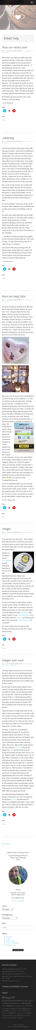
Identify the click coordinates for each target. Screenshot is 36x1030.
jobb (23, 1008)
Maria (27, 398)
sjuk (19, 1015)
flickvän (13, 799)
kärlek (3, 1010)
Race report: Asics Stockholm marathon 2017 (15, 976)
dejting (10, 1003)
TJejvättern (4, 1018)
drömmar (19, 1003)
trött (13, 1018)
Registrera (9, 937)
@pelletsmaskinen (23, 615)
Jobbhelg (8, 138)
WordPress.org (10, 945)
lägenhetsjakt (14, 1010)
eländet (8, 1005)
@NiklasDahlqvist (23, 620)
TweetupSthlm (6, 560)
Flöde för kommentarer (12, 943)
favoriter (27, 1006)
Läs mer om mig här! (18, 901)
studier (28, 1015)
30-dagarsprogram (28, 1001)
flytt (31, 1006)
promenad (4, 1015)
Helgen (6, 529)
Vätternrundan (20, 1018)
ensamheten (18, 1006)
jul (30, 1008)
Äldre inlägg (6, 844)
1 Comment (13, 665)
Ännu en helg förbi (14, 296)
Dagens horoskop (7, 971)
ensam (13, 1006)
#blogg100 (8, 997)
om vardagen (27, 51)
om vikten (5, 665)
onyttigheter (12, 1013)
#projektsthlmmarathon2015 (12, 1000)
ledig (7, 1010)
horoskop (12, 1008)
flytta (3, 1008)
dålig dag (25, 1003)
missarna (19, 1010)
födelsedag (7, 1008)
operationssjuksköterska (21, 1013)
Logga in (8, 939)
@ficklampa (24, 612)
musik (24, 1010)
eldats (12, 750)
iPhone (20, 1008)
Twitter (18, 617)
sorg (22, 1015)
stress (25, 1015)
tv (15, 1018)
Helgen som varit (13, 660)
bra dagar (5, 1003)
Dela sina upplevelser (8, 974)
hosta (17, 1008)
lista (10, 1010)
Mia (5, 51)
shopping (15, 1015)
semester (9, 1015)
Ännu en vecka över (14, 47)
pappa (29, 1013)
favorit (23, 1006)
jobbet (28, 1008)
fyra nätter (18, 747)
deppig (14, 1003)
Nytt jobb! (5, 981)
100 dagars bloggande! (8, 969)
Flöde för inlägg (10, 941)
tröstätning (9, 1018)
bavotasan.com (24, 1027)
